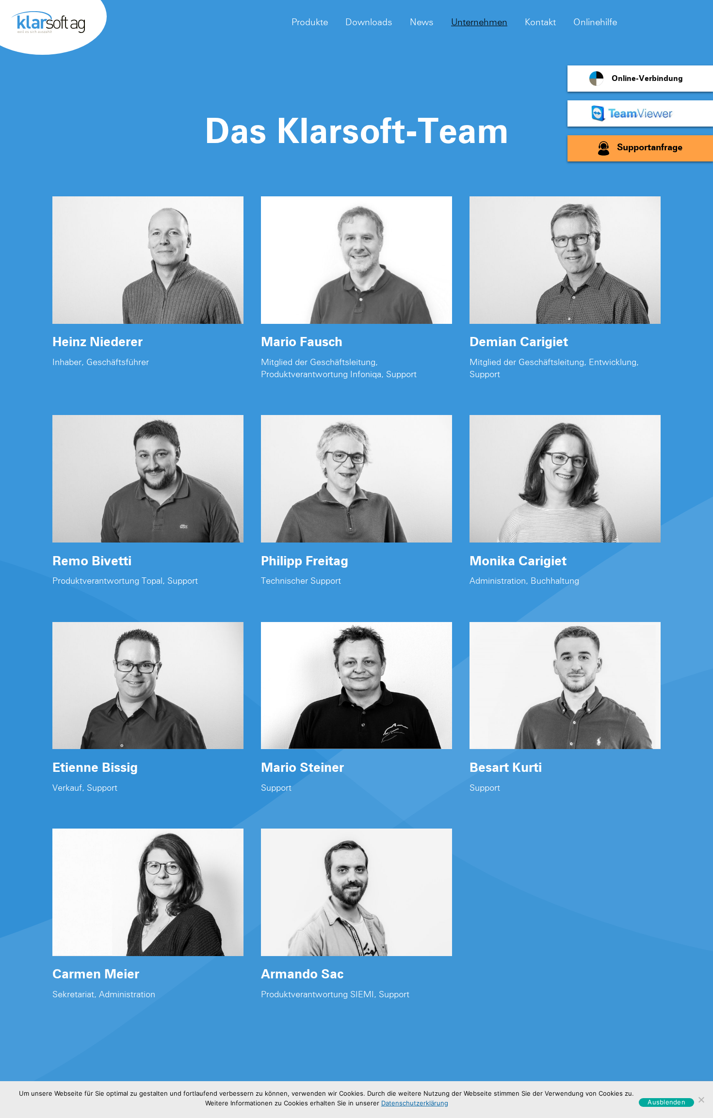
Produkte (310, 22)
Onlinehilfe (595, 22)
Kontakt (540, 22)
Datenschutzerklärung (414, 1103)
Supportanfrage (649, 148)
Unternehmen (479, 22)
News (422, 22)
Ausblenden (666, 1102)
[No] (701, 1099)
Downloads (368, 22)
